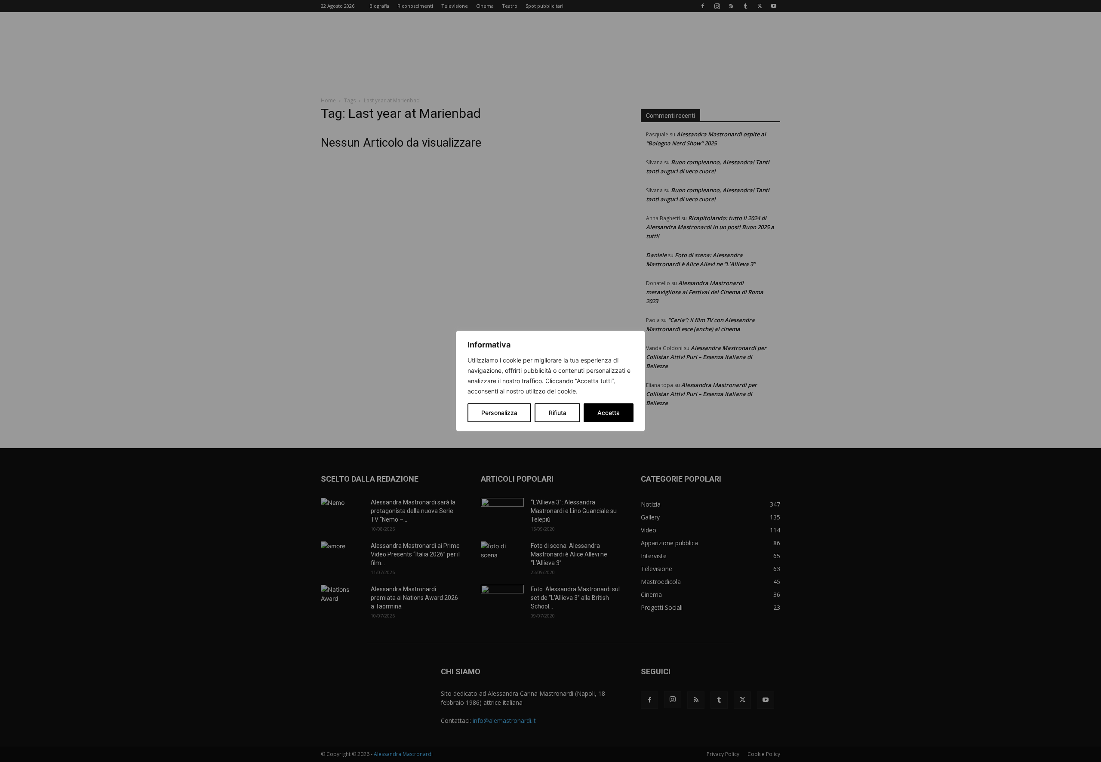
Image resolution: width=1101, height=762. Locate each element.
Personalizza (499, 412)
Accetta (608, 412)
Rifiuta (557, 412)
